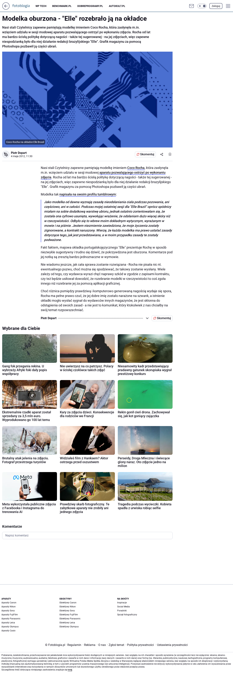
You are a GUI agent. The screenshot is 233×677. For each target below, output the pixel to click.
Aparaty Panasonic (10, 618)
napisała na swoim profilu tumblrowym (87, 194)
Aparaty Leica (8, 622)
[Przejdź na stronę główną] (6, 8)
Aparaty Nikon (8, 606)
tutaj (70, 669)
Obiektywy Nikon (67, 606)
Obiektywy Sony (67, 610)
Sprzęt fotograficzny (127, 614)
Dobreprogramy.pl (90, 6)
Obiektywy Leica (67, 622)
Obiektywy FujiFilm (68, 614)
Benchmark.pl (62, 6)
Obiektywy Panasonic (69, 618)
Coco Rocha (136, 168)
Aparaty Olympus (10, 626)
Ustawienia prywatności (172, 645)
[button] (201, 6)
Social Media (123, 606)
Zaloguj (216, 6)
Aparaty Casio (8, 630)
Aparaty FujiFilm (9, 614)
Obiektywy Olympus (69, 626)
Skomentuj (147, 154)
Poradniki (122, 610)
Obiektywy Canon (67, 602)
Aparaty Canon (8, 602)
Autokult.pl (117, 6)
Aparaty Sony (8, 610)
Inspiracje (122, 602)
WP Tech (40, 6)
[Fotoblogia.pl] (23, 6)
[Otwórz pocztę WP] (191, 6)
